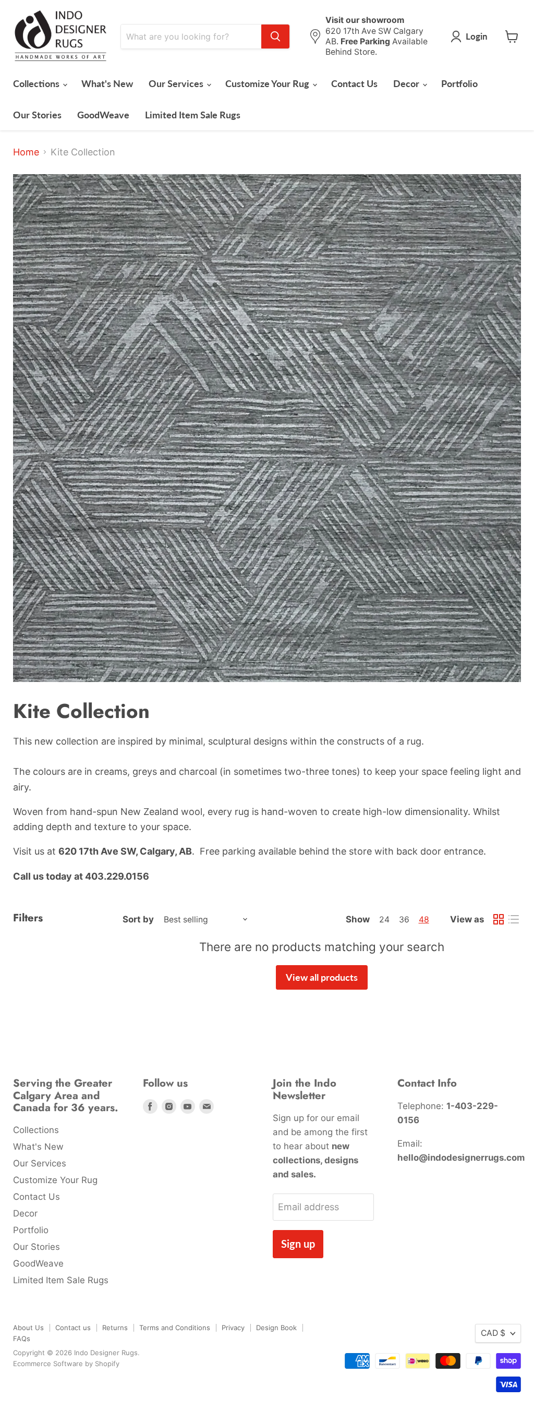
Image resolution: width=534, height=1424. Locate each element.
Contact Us (354, 83)
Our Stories (37, 114)
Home (26, 152)
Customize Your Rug (268, 83)
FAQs (21, 1338)
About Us (28, 1327)
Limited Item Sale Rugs (192, 114)
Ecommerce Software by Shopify (66, 1363)
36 (404, 919)
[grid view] (498, 919)
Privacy (233, 1327)
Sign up (298, 1243)
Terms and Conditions (174, 1327)
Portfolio (459, 83)
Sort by (138, 919)
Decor (407, 83)
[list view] (513, 919)
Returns (115, 1327)
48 (424, 919)
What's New (107, 83)
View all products (322, 977)
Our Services (177, 83)
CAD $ (493, 1333)
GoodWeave (103, 114)
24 (384, 919)
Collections (37, 83)
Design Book (276, 1327)
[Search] (275, 36)
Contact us (73, 1327)
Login (477, 36)
